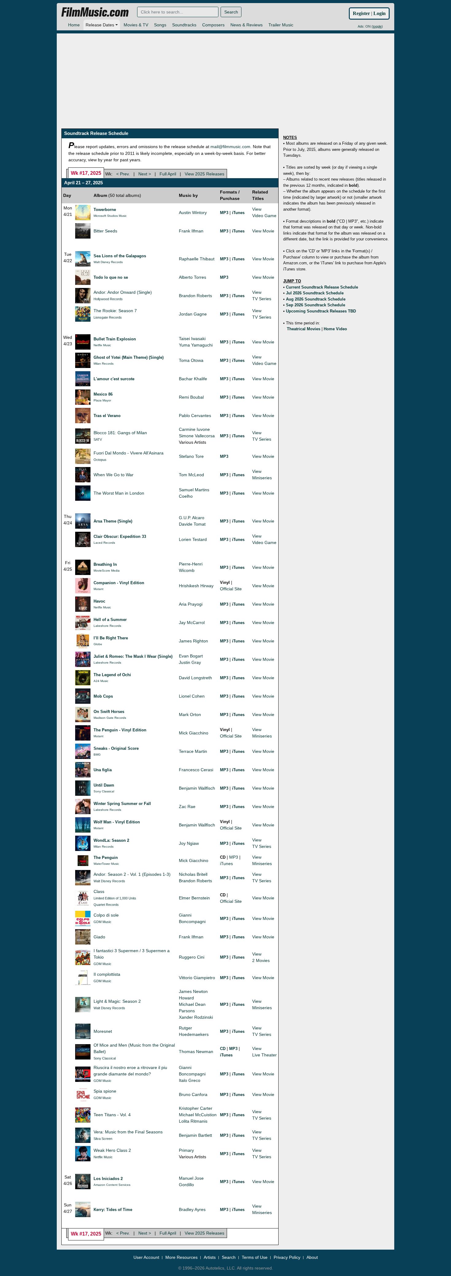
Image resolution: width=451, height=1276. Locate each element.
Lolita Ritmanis (193, 1121)
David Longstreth (195, 677)
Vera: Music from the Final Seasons (128, 1131)
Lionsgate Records (108, 317)
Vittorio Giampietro (197, 977)
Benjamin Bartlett (195, 1135)
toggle (377, 26)
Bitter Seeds (105, 230)
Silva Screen (103, 1138)
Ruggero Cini (191, 957)
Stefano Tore (191, 456)
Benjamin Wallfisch (197, 788)
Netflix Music (102, 345)
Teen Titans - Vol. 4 (112, 1114)
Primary (186, 1150)
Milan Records (104, 363)
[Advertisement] (225, 76)
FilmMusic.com (95, 12)
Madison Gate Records (110, 717)
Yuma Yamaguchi (196, 345)
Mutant (98, 589)
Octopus (100, 460)
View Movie (263, 230)
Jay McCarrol (192, 622)
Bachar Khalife (193, 378)
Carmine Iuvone (194, 429)
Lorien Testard (193, 539)
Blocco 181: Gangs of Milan (120, 432)
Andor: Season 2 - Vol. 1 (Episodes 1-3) (132, 874)
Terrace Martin (193, 751)
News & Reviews (246, 24)
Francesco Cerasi (196, 769)
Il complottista (107, 974)
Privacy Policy (287, 1257)
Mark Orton (190, 714)
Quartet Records (106, 904)
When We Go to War (113, 474)
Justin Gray (190, 662)
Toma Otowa (191, 360)
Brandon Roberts (195, 295)
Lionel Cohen (192, 696)
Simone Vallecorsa (197, 435)
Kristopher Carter (195, 1108)
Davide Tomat (192, 524)
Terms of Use (255, 1257)
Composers (213, 24)
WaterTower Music (106, 863)
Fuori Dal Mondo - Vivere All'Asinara (129, 452)
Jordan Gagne (193, 314)
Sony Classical (104, 791)
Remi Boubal (191, 397)
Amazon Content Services (112, 1184)
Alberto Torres (192, 277)
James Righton (193, 640)
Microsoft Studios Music (110, 215)
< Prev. (123, 173)
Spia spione (105, 1091)
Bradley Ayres (192, 1209)
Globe (98, 644)
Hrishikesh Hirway (196, 585)
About (312, 1257)
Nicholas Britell (193, 874)
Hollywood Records (108, 299)
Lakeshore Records (107, 625)
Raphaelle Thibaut (196, 258)
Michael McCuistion (198, 1114)
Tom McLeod (191, 474)
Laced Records (104, 542)
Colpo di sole (106, 915)
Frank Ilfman (191, 230)
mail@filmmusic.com (230, 146)
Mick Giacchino (193, 732)
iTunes (226, 863)
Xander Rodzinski (196, 1017)
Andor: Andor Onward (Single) (123, 292)
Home (74, 24)
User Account (146, 1257)
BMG (97, 754)
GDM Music (102, 922)
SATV (98, 439)
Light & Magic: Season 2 (117, 1001)
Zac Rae (187, 806)
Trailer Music (280, 24)
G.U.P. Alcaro (191, 517)
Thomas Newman (196, 1051)
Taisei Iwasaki (192, 338)
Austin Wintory (193, 212)
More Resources (181, 1257)
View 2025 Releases (204, 173)
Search (231, 12)
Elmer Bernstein (194, 897)
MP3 (233, 857)
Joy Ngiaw (189, 843)
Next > (144, 173)
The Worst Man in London (119, 493)
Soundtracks (184, 24)
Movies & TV (136, 24)
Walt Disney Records (108, 262)
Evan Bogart (191, 655)
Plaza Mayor (102, 400)
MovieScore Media (107, 570)
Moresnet (103, 1031)
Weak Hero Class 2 (112, 1150)
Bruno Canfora (193, 1094)
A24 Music (101, 681)
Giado (99, 936)
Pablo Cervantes (195, 415)
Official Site (231, 588)
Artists (210, 1257)
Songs (160, 24)
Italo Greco (189, 1080)
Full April (168, 173)
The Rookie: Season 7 (115, 310)
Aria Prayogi (190, 604)
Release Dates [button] (100, 24)
